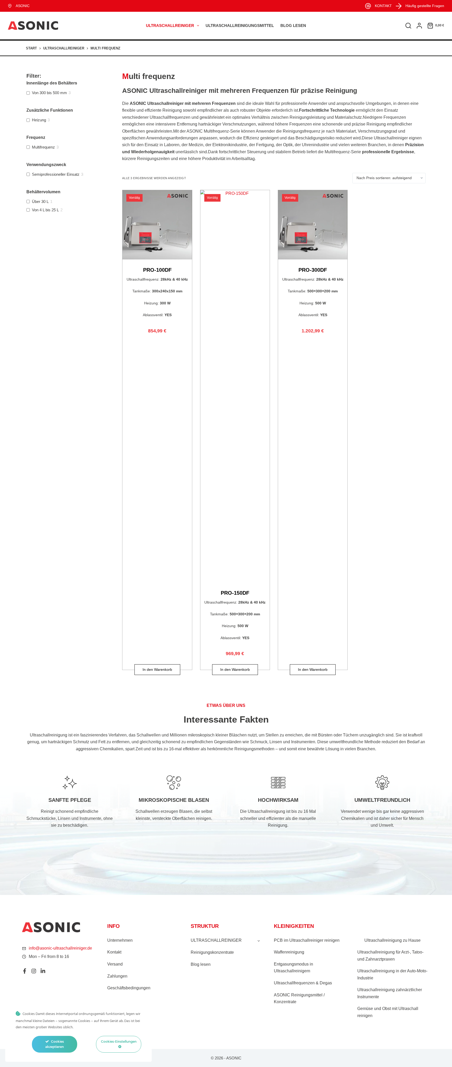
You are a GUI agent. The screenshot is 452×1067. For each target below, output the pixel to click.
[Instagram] (33, 971)
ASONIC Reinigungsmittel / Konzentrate (299, 998)
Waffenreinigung (289, 952)
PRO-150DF (235, 593)
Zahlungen (117, 976)
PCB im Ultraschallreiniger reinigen (307, 940)
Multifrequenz (43, 147)
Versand (115, 964)
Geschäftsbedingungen (128, 988)
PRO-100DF (157, 270)
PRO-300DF (312, 270)
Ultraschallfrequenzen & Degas (303, 983)
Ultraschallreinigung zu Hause (392, 940)
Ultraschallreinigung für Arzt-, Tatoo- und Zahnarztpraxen (390, 955)
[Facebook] (24, 971)
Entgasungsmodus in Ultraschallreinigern (293, 967)
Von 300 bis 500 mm (49, 92)
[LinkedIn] (43, 971)
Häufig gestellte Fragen (424, 6)
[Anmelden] (419, 26)
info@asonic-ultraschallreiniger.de (60, 948)
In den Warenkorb (157, 669)
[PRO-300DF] (312, 224)
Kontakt (114, 952)
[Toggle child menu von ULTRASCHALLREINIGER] (258, 940)
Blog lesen (293, 25)
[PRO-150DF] (235, 386)
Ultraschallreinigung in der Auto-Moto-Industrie (392, 974)
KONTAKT (383, 6)
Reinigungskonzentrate (212, 952)
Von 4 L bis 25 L (45, 210)
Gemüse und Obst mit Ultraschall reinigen (387, 1012)
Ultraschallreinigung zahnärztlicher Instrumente (389, 993)
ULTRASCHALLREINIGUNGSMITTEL (240, 25)
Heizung (39, 120)
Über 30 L (40, 201)
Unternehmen (120, 940)
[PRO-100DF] (157, 224)
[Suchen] (408, 26)
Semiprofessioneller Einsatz (56, 174)
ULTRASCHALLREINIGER (170, 25)
